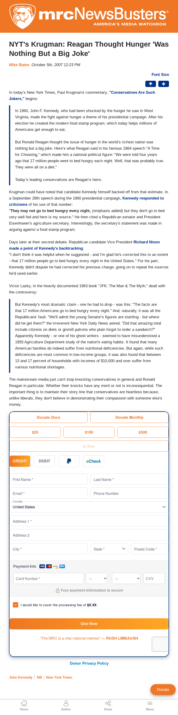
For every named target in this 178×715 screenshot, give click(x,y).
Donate (163, 689)
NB (39, 677)
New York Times (59, 677)
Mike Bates (19, 65)
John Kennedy (20, 677)
